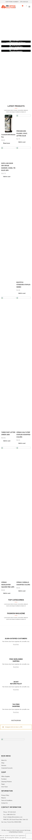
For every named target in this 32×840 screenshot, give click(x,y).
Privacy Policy (5, 795)
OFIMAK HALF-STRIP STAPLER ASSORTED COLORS (23, 435)
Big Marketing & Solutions (16, 832)
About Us (3, 760)
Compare (14, 119)
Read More (16, 644)
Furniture (3, 779)
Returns (3, 798)
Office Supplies (5, 776)
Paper (3, 784)
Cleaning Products (6, 781)
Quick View (14, 122)
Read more (6, 143)
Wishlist (22, 5)
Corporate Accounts (6, 768)
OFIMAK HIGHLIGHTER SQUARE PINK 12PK (7, 584)
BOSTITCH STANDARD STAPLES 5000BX (23, 285)
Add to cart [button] (21, 142)
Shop (2, 763)
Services (3, 765)
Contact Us (4, 803)
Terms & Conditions (6, 800)
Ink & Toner (4, 786)
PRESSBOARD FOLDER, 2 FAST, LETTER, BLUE (21, 133)
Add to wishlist (14, 116)
